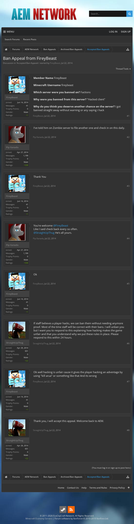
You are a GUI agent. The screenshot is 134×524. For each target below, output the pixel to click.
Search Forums (12, 39)
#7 (128, 381)
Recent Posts (29, 39)
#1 (128, 116)
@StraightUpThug (44, 232)
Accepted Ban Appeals (28, 63)
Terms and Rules (98, 487)
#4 (128, 238)
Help (84, 487)
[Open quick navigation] (128, 49)
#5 (128, 283)
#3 (128, 186)
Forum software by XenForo (82, 518)
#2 (128, 137)
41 (27, 105)
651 (26, 351)
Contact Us (73, 487)
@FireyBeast (60, 225)
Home (61, 487)
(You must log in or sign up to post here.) (111, 467)
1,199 (25, 155)
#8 (128, 430)
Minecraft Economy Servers (38, 518)
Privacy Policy (117, 487)
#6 (128, 343)
